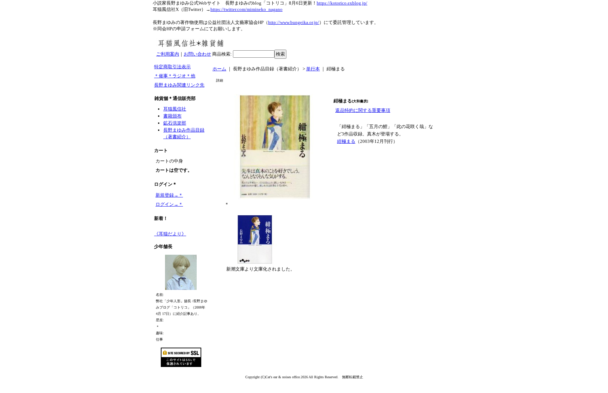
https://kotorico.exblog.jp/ (342, 3)
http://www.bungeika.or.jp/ (293, 22)
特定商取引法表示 (172, 66)
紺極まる (346, 141)
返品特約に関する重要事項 (362, 110)
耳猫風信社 (174, 109)
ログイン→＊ (169, 204)
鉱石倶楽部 (174, 123)
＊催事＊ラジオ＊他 (174, 75)
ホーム (219, 68)
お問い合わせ (197, 54)
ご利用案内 (167, 54)
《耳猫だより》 (170, 233)
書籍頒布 (172, 116)
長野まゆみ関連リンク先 (179, 85)
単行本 (313, 68)
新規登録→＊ (169, 195)
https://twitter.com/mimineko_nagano (246, 9)
